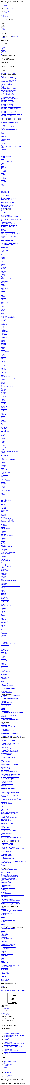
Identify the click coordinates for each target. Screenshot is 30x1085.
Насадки (3, 883)
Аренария (3, 657)
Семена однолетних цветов (8, 430)
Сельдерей (3, 309)
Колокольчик (4, 167)
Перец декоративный (6, 351)
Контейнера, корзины (6, 805)
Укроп (2, 310)
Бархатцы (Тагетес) (6, 553)
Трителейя (3, 145)
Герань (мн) (4, 664)
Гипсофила (3, 486)
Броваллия (3, 562)
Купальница (4, 584)
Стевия (2, 303)
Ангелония (3, 577)
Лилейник (3, 171)
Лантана (3, 368)
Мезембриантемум (5, 543)
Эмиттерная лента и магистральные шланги (12, 895)
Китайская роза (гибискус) (8, 378)
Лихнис (3, 595)
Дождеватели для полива (7, 899)
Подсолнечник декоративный (8, 552)
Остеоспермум (4, 506)
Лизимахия (3, 611)
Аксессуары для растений (7, 775)
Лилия (2, 173)
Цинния (3, 438)
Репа (2, 256)
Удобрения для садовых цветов (9, 102)
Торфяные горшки (5, 215)
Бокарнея (3, 320)
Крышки (3, 789)
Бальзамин (3, 352)
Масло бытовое (5, 819)
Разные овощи (4, 288)
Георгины (3, 154)
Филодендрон (4, 319)
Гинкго (2, 424)
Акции (5, 12)
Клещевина (4, 549)
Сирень (3, 656)
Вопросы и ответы (8, 1076)
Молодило (3, 594)
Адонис (3, 497)
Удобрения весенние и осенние (9, 88)
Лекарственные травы (6, 246)
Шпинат (3, 312)
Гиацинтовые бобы (6, 518)
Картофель (3, 271)
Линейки (3, 921)
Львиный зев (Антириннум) (8, 459)
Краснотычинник (5, 376)
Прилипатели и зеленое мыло (8, 80)
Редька (2, 263)
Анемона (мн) (4, 666)
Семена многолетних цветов (8, 580)
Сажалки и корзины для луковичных (10, 233)
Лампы (2, 786)
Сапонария (3, 663)
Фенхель (3, 268)
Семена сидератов (5, 691)
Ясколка (3, 494)
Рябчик (2, 138)
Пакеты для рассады (6, 222)
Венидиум (3, 508)
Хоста (2, 185)
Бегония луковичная (6, 156)
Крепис (3, 470)
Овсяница (3, 635)
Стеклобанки (4, 791)
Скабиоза (3, 529)
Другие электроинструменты (8, 715)
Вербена (3, 449)
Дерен (2, 640)
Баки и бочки (4, 980)
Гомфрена (3, 452)
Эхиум (2, 661)
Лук (2, 307)
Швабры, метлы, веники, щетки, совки (11, 799)
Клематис (3, 604)
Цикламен (3, 396)
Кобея (2, 511)
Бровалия (3, 392)
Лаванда (3, 587)
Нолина (3, 365)
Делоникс (3, 407)
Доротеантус (4, 483)
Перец (2, 251)
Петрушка (3, 298)
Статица (3, 468)
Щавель (3, 299)
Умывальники (4, 968)
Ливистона (3, 323)
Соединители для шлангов (8, 888)
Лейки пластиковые (6, 885)
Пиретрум (3, 628)
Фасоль (2, 284)
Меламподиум (4, 570)
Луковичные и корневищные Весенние (11, 146)
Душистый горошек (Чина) (8, 546)
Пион (2, 187)
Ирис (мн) (3, 670)
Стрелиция (3, 372)
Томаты (3, 257)
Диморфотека (4, 550)
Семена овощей (5, 250)
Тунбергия (3, 531)
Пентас (2, 448)
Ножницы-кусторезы (6, 713)
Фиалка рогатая (5, 600)
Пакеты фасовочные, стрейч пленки (10, 815)
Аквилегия (3, 177)
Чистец (2, 629)
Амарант (3, 496)
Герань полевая (5, 192)
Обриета (3, 397)
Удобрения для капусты (7, 112)
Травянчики (4, 864)
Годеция (3, 441)
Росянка (3, 425)
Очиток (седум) (5, 642)
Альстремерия (4, 608)
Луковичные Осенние (6, 130)
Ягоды (2, 684)
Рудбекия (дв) (4, 681)
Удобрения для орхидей (7, 104)
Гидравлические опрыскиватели (9, 875)
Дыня (2, 289)
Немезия (3, 557)
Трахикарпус (4, 427)
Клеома (3, 463)
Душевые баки (4, 972)
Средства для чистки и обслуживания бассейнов (13, 861)
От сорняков (4, 941)
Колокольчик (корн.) (6, 191)
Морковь (3, 277)
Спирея (3, 631)
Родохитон (3, 366)
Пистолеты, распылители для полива (10, 900)
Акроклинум (4, 525)
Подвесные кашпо (5, 761)
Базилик (3, 296)
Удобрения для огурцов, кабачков (9, 108)
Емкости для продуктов (7, 823)
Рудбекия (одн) (4, 475)
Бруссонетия (4, 406)
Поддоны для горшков (6, 746)
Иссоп (2, 188)
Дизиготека (4, 324)
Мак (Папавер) (4, 455)
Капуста (3, 258)
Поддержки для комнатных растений (10, 774)
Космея (2, 461)
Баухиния (3, 359)
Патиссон (3, 267)
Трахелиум (3, 388)
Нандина (3, 371)
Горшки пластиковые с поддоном (9, 750)
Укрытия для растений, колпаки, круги (11, 942)
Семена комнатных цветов (8, 317)
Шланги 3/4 (4, 889)
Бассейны (3, 859)
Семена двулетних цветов (7, 671)
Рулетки (3, 923)
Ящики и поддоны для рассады (9, 223)
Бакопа (2, 435)
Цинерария (3, 491)
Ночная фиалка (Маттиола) (8, 680)
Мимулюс (3, 501)
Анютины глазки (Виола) (7, 437)
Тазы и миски (4, 822)
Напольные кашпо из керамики (9, 757)
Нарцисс (3, 142)
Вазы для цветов (5, 770)
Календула (3, 444)
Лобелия (3, 522)
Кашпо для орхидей (6, 749)
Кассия (2, 338)
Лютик (2, 182)
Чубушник (3, 609)
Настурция (3, 465)
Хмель (2, 612)
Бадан (2, 602)
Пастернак (3, 275)
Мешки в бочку (5, 979)
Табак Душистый (5, 560)
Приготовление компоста (7, 91)
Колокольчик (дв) (5, 677)
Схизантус (3, 555)
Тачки (2, 959)
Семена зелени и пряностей (8, 293)
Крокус (2, 133)
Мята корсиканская (6, 500)
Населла (3, 403)
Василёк (3, 482)
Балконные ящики (5, 767)
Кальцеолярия (4, 477)
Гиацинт (3, 132)
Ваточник (3, 659)
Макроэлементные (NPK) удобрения (10, 98)
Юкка (2, 410)
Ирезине (3, 572)
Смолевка (3, 576)
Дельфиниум (4, 149)
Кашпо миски (4, 747)
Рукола (2, 313)
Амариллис (4, 152)
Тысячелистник (5, 645)
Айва (2, 626)
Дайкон (3, 279)
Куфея (2, 579)
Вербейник (3, 136)
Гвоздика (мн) (4, 616)
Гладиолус (3, 174)
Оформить (15, 36)
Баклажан (3, 253)
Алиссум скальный (6, 607)
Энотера (3, 542)
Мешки (2, 810)
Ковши (2, 826)
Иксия (2, 166)
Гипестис (3, 382)
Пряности (3, 300)
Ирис (2, 153)
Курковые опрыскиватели (7, 874)
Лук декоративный (6, 139)
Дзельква (3, 340)
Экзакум (3, 400)
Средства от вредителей (7, 83)
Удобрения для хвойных (7, 105)
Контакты (6, 11)
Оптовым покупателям (10, 7)
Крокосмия (3, 143)
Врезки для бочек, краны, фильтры (10, 902)
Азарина (3, 536)
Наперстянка (4, 678)
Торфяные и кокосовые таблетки (9, 216)
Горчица (3, 305)
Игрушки (3, 865)
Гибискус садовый (5, 490)
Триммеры (3, 716)
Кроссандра (4, 389)
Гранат (2, 348)
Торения (3, 345)
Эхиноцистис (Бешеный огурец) (9, 451)
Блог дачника (4, 990)
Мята (2, 295)
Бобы (2, 265)
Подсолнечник (4, 281)
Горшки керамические (6, 753)
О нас (5, 5)
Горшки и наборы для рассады (9, 225)
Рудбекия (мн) (4, 598)
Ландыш (3, 180)
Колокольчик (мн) (5, 638)
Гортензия (3, 411)
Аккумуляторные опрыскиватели (9, 879)
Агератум (3, 556)
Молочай (3, 545)
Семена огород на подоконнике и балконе (12, 248)
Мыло (2, 834)
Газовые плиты (5, 827)
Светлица (3, 935)
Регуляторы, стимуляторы (7, 94)
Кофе (2, 373)
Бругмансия (4, 385)
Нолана (3, 484)
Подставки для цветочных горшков (10, 777)
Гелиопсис (3, 622)
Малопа (3, 527)
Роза (2, 636)
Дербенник (3, 618)
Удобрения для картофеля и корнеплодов (11, 114)
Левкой (2, 476)
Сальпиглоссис (5, 513)
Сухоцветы (3, 563)
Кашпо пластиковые (6, 744)
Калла (2, 184)
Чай (2, 668)
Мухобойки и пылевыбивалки (9, 813)
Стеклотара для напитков (7, 824)
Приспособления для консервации (10, 792)
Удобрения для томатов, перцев (9, 111)
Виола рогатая (4, 601)
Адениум (3, 354)
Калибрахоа (4, 548)
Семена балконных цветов (8, 316)
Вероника (3, 591)
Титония (3, 517)
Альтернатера (4, 336)
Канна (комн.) (4, 420)
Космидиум (4, 447)
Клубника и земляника (7, 685)
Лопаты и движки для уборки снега (10, 965)
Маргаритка (4, 674)
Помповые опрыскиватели (8, 878)
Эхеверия (3, 428)
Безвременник (4, 135)
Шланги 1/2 (4, 890)
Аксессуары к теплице (6, 948)
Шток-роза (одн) (5, 559)
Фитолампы (4, 230)
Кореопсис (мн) (5, 650)
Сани (2, 963)
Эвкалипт (3, 414)
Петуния (3, 434)
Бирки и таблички (5, 234)
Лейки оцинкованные (6, 882)
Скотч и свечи (4, 809)
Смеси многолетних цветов (8, 643)
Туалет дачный (4, 969)
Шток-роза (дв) (5, 675)
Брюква (3, 291)
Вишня (2, 687)
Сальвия (3, 442)
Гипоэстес (3, 369)
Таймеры (3, 229)
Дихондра (3, 462)
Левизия (3, 355)
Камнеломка (4, 597)
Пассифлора (4, 393)
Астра (2, 160)
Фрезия (2, 164)
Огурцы (3, 272)
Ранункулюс (4, 653)
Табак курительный (6, 278)
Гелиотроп (3, 456)
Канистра (3, 976)
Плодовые (3, 125)
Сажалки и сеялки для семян (8, 236)
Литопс (3, 416)
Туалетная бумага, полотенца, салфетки (11, 837)
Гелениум (3, 593)
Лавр (2, 381)
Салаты (3, 306)
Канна (2, 163)
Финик (2, 322)
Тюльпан (3, 140)
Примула (3, 404)
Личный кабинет (5, 22)
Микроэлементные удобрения (8, 90)
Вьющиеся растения (6, 566)
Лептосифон (4, 565)
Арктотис (3, 569)
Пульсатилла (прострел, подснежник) (10, 586)
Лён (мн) (3, 615)
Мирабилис (4, 504)
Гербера (3, 390)
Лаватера (3, 532)
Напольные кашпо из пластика (9, 756)
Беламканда (4, 421)
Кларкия (3, 493)
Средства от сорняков (6, 84)
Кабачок (3, 264)
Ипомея (3, 487)
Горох (2, 261)
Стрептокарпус (5, 364)
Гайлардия (3, 652)
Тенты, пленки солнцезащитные (9, 812)
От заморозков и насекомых (8, 944)
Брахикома (3, 514)
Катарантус (4, 327)
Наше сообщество (16, 990)
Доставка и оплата (8, 8)
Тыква (2, 260)
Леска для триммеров (6, 718)
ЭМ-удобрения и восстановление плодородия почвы (14, 95)
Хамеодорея (4, 337)
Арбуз (2, 292)
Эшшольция (4, 515)
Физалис (3, 286)
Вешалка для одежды (6, 803)
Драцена (3, 399)
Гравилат (3, 581)
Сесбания (3, 344)
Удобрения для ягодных (7, 115)
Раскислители (4, 87)
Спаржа (3, 285)
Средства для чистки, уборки (8, 830)
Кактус (2, 417)
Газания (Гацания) (5, 480)
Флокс (2, 159)
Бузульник (3, 632)
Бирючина (3, 341)
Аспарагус (3, 343)
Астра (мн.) (4, 660)
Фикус (2, 358)
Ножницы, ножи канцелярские (9, 817)
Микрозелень (4, 247)
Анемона (3, 150)
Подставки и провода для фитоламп (10, 227)
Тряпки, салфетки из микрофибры (10, 795)
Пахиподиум (4, 409)
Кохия (2, 503)
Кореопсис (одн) (5, 431)
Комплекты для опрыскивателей (9, 876)
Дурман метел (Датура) (7, 520)
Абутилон (3, 418)
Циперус (3, 362)
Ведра (2, 977)
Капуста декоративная (6, 528)
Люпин (2, 147)
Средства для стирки (6, 833)
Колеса (2, 961)
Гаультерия (3, 413)
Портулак (3, 534)
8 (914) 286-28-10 (5, 16)
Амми (2, 567)
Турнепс (3, 282)
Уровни (3, 924)
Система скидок (8, 10)
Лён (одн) (3, 538)
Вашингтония (4, 331)
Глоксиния (3, 402)
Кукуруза (3, 274)
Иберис (3, 445)
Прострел (3, 619)
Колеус (2, 326)
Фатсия (2, 333)
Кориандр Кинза (5, 302)
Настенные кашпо (5, 763)
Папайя (3, 350)
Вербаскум (3, 624)
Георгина (3, 473)
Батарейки (3, 785)
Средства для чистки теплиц (8, 947)
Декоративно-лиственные (7, 126)
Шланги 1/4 (4, 892)
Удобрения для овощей (7, 116)
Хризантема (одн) (5, 469)
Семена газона (4, 690)
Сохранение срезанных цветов (9, 771)
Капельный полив (5, 896)
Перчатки (3, 796)
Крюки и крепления (6, 765)
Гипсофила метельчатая (7, 535)
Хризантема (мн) (5, 621)
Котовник (3, 189)
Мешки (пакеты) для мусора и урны (10, 798)
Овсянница (4, 170)
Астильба (3, 178)
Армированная (4, 934)
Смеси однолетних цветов (7, 432)
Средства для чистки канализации (10, 831)
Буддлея (3, 654)
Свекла (2, 270)
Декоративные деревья (7, 386)
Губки (2, 800)
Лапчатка (3, 175)
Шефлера (3, 361)
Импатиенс (4, 479)
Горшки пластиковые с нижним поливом (11, 743)
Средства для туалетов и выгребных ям (11, 970)
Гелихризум (4, 489)
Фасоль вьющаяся (5, 472)
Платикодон (4, 583)
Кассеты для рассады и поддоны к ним (11, 219)
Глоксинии (3, 181)
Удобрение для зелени (6, 109)
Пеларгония (4, 329)
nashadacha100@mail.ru (7, 1014)
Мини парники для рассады (8, 220)
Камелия (3, 379)
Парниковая (4, 937)
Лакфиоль (3, 574)
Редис (2, 254)
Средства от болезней (6, 81)
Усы (2, 760)
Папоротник (4, 157)
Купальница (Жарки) (6, 161)
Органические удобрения (7, 97)
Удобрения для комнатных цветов (9, 101)
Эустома (3, 539)
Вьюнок (3, 541)
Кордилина (3, 375)
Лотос (2, 667)
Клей (2, 808)
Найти (2, 26)
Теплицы (3, 949)
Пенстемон (3, 357)
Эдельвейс (3, 614)
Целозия (3, 454)
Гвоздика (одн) (4, 510)
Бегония (3, 383)
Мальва (3, 168)
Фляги (2, 975)
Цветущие (3, 128)
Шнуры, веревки (5, 816)
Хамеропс (3, 330)
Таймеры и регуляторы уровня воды (10, 903)
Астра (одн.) (4, 507)
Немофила (3, 440)
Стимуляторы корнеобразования (9, 93)
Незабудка (3, 673)
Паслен (2, 395)
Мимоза (3, 347)
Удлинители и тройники (7, 784)
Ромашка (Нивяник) (6, 605)
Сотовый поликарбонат (7, 938)
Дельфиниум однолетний (7, 521)
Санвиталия (4, 573)
